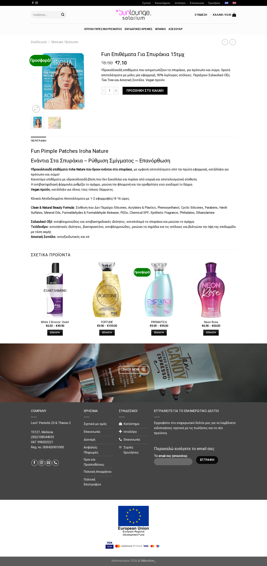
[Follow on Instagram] (36, 3)
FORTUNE (107, 322)
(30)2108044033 (42, 437)
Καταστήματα (162, 3)
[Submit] (62, 14)
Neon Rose (211, 322)
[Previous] (37, 81)
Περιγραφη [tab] (38, 140)
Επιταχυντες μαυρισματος (103, 29)
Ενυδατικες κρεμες (138, 29)
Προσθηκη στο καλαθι (145, 90)
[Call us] (55, 463)
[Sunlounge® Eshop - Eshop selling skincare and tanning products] (133, 15)
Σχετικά (146, 3)
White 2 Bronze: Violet (55, 322)
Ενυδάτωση (39, 42)
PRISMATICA (159, 322)
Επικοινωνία (197, 3)
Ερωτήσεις (214, 3)
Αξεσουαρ (175, 29)
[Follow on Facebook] (33, 3)
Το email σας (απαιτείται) (170, 456)
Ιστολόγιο (180, 3)
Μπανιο (160, 29)
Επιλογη (55, 332)
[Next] (89, 81)
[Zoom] (36, 109)
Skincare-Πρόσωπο (64, 42)
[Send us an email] (48, 463)
